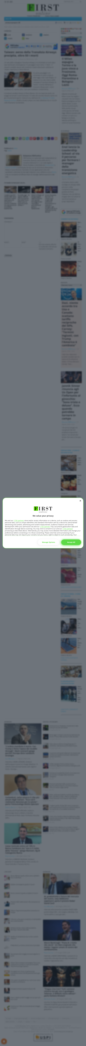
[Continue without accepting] (80, 502)
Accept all (71, 542)
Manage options (48, 542)
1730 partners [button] (19, 520)
